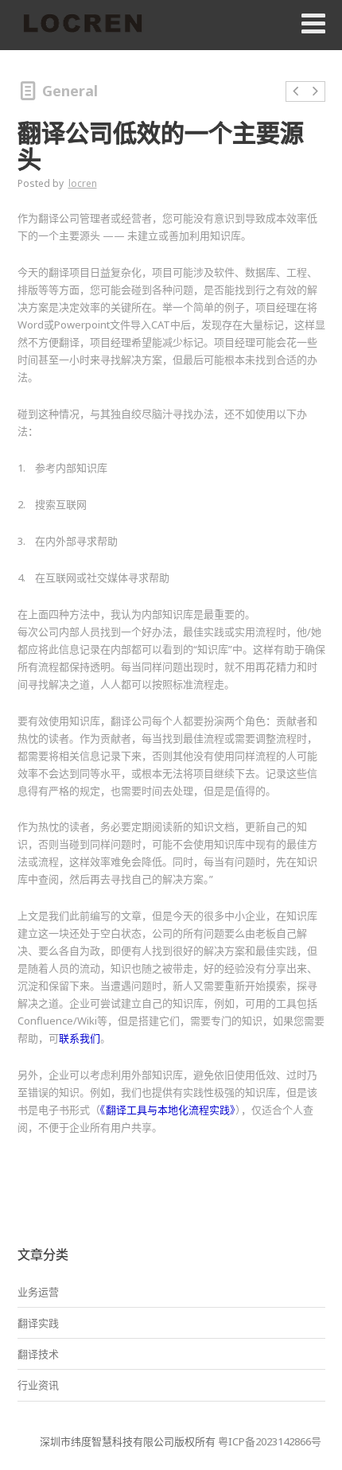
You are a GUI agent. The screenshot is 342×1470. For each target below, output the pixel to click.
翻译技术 (38, 1354)
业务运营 (38, 1292)
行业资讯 (38, 1385)
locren (82, 183)
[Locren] (82, 25)
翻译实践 (38, 1323)
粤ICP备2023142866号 (269, 1441)
